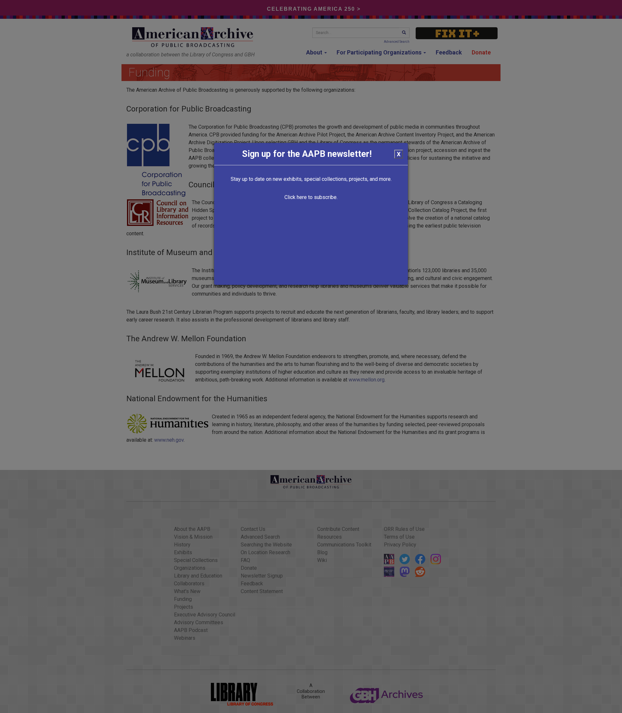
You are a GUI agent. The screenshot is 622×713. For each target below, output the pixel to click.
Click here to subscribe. (311, 197)
